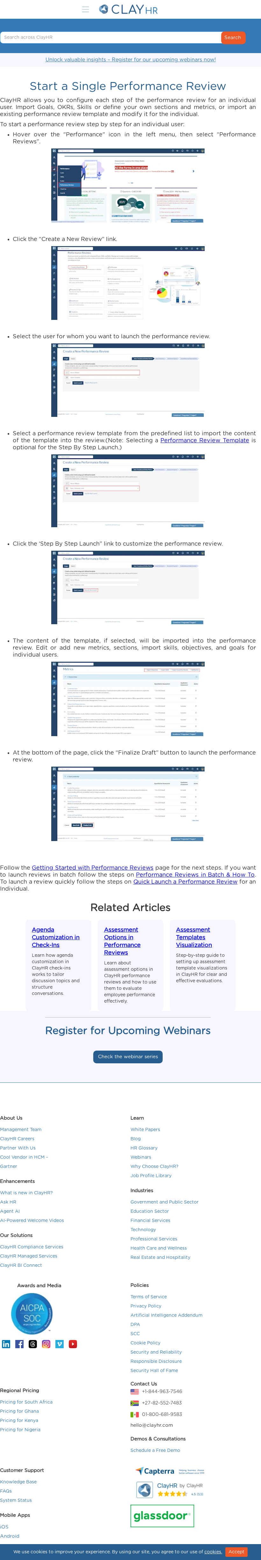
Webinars (140, 1157)
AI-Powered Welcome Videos (32, 1220)
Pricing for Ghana (19, 1411)
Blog (135, 1139)
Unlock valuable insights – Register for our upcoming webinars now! (131, 59)
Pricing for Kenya (19, 1420)
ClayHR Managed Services (28, 1256)
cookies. (213, 1552)
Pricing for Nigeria (20, 1430)
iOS (4, 1527)
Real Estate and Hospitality (160, 1257)
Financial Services (150, 1220)
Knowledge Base (18, 1482)
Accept (236, 1552)
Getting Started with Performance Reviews (92, 868)
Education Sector (149, 1211)
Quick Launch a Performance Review (185, 882)
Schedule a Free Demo (155, 1450)
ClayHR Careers (17, 1139)
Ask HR (8, 1202)
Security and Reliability (156, 1352)
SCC (135, 1334)
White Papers (145, 1130)
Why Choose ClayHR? (154, 1166)
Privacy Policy (145, 1306)
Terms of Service (148, 1297)
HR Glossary (144, 1148)
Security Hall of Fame (154, 1371)
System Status (16, 1500)
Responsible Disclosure (156, 1361)
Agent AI (10, 1211)
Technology (143, 1230)
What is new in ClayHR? (26, 1193)
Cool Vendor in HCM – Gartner (24, 1162)
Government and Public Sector (164, 1202)
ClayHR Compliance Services (31, 1247)
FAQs (6, 1491)
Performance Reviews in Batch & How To (195, 875)
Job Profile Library (151, 1176)
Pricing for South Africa (26, 1402)
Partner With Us (18, 1148)
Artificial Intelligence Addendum (166, 1315)
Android (9, 1536)
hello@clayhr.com (151, 1425)
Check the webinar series (128, 1056)
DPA (135, 1324)
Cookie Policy (145, 1343)
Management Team (20, 1130)
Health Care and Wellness (158, 1248)
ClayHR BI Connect (21, 1265)
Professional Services (153, 1239)
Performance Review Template (204, 441)
